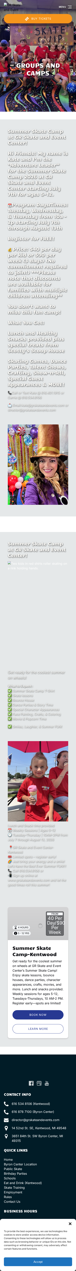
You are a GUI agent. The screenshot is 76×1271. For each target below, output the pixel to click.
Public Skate (13, 1169)
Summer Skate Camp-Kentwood (34, 951)
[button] (70, 1224)
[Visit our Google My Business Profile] (39, 1083)
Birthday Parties (15, 1173)
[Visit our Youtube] (47, 1083)
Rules (8, 1197)
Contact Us (12, 1202)
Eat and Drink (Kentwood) (23, 1183)
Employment (13, 1192)
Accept (38, 1261)
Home (8, 1159)
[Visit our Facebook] (31, 1083)
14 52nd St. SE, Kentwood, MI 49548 (39, 1128)
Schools (10, 1178)
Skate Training (14, 1187)
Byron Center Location (20, 1164)
